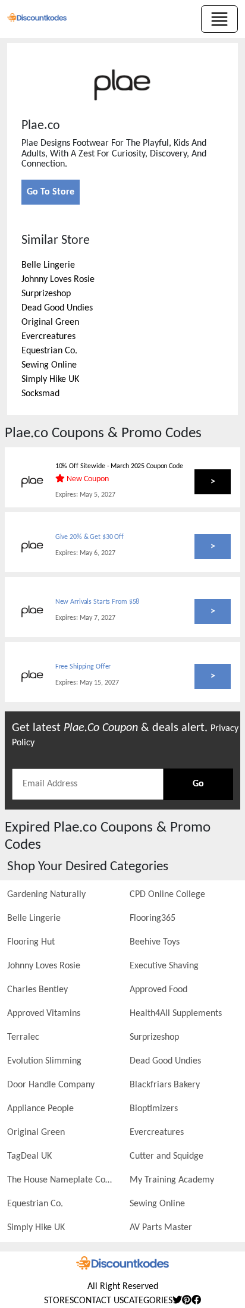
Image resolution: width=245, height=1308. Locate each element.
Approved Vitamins (43, 1013)
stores (59, 1301)
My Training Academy (172, 1180)
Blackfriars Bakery (165, 1085)
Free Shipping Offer (83, 666)
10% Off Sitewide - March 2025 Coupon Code (119, 466)
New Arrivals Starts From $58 (97, 602)
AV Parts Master (161, 1227)
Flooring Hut (31, 942)
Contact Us (99, 1301)
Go (198, 784)
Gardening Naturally (46, 894)
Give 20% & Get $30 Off (89, 537)
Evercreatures (48, 336)
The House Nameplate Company (61, 1180)
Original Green (50, 322)
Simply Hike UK (50, 379)
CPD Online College (167, 894)
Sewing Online (49, 365)
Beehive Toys (155, 942)
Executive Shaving (164, 966)
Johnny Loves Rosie (58, 279)
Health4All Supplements (176, 1013)
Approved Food (158, 990)
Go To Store (50, 192)
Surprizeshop (46, 294)
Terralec (23, 1037)
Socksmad (40, 394)
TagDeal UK (29, 1156)
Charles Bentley (37, 990)
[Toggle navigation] (219, 19)
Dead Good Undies (57, 308)
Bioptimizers (154, 1108)
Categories (148, 1301)
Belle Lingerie (48, 265)
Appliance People (40, 1108)
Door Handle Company (51, 1085)
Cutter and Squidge (166, 1156)
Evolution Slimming (44, 1061)
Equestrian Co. (49, 351)
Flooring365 (152, 918)
